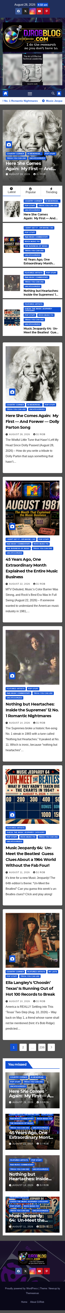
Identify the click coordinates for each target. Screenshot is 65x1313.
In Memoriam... (34, 154)
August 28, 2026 (20, 174)
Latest (12, 192)
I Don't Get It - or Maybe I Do (39, 228)
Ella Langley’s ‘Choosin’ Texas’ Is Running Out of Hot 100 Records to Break (30, 988)
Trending (51, 192)
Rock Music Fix (32, 241)
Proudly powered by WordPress (22, 1288)
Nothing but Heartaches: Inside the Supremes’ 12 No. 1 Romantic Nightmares (41, 296)
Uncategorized (37, 158)
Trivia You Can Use (16, 158)
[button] (53, 93)
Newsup (53, 1288)
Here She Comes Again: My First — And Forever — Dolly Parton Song (40, 220)
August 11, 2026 (20, 872)
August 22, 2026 (20, 584)
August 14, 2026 (20, 723)
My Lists (53, 972)
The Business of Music (36, 246)
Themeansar (32, 1293)
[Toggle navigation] (30, 93)
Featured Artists (34, 273)
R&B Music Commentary (36, 237)
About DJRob (37, 1302)
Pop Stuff (50, 154)
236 (42, 1047)
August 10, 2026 (20, 1001)
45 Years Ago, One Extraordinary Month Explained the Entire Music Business (38, 265)
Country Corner (15, 154)
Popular (31, 192)
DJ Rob (41, 174)
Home (24, 1302)
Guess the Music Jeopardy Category (38, 309)
